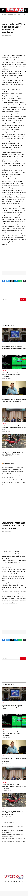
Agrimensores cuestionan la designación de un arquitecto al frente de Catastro (14, 427)
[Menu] (3, 10)
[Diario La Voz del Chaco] (15, 10)
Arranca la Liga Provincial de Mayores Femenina (14, 480)
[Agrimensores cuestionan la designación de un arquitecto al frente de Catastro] (14, 415)
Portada (3, 14)
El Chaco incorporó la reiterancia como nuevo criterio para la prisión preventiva (14, 374)
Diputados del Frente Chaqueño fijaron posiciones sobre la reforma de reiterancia (14, 401)
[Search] (25, 10)
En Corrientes (8, 464)
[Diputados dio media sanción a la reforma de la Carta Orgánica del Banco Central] (14, 335)
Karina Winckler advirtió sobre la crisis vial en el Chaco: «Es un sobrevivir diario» (12, 454)
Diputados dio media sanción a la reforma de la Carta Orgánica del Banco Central (14, 348)
